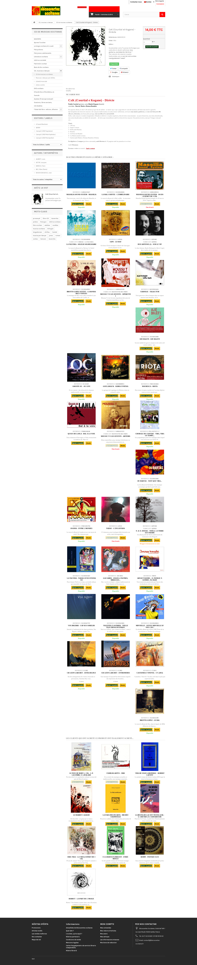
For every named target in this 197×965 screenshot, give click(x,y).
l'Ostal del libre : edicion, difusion (46, 109)
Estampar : (116, 76)
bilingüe (50, 229)
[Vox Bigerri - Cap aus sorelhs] (81, 606)
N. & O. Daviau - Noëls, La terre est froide (150, 532)
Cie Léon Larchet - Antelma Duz (81, 673)
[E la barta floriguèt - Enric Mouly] (115, 840)
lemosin (43, 239)
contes (35, 239)
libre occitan (37, 225)
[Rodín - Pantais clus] (149, 840)
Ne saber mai (70, 89)
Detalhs (68, 91)
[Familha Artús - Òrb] (115, 756)
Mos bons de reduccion (108, 942)
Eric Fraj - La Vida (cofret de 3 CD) (81, 858)
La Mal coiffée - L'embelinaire (115, 194)
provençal (36, 218)
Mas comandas (105, 928)
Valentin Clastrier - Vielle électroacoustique (115, 626)
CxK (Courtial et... (52, 194)
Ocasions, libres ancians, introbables (43, 104)
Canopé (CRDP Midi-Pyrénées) (46, 134)
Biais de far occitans (41, 67)
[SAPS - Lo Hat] (115, 223)
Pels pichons (38, 49)
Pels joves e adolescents (42, 53)
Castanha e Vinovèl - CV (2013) (150, 673)
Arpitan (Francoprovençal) (43, 99)
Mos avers (104, 934)
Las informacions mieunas (109, 940)
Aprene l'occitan (39, 42)
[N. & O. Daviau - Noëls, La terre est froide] (149, 509)
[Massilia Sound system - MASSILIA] (81, 175)
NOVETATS (37, 39)
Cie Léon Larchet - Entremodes (115, 673)
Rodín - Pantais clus (150, 857)
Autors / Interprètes (46, 153)
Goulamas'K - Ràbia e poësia (115, 386)
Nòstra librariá (71, 950)
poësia (35, 222)
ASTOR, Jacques (41, 162)
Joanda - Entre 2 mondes (81, 528)
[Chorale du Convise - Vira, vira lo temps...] (149, 415)
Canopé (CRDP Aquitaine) (44, 131)
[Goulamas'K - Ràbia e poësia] (115, 367)
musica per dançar (39, 235)
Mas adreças (104, 937)
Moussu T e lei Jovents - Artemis (115, 436)
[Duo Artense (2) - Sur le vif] (149, 223)
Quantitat (146, 39)
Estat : (111, 40)
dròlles (47, 232)
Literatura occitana (41, 57)
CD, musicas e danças (42, 71)
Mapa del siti (36, 940)
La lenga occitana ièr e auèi (43, 46)
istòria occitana (54, 222)
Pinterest (125, 72)
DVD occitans (38, 88)
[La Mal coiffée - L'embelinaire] (115, 175)
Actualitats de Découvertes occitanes (79, 928)
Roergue (43, 222)
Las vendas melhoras (39, 934)
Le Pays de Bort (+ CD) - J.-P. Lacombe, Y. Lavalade (81, 774)
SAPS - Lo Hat (115, 242)
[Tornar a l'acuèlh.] (34, 22)
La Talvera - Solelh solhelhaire (81, 244)
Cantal (54, 232)
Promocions (36, 928)
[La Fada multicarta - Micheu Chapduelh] (115, 798)
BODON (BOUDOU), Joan (44, 173)
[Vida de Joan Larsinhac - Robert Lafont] (149, 756)
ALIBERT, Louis (40, 159)
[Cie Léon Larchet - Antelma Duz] (81, 654)
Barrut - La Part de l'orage (81, 899)
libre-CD (46, 218)
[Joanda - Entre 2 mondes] (81, 509)
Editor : (111, 44)
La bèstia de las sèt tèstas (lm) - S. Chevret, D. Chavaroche (149, 816)
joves (51, 235)
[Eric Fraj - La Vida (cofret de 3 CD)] (81, 840)
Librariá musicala (41, 81)
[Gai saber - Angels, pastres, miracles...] (115, 559)
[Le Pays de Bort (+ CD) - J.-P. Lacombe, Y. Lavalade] (81, 756)
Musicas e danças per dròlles (45, 78)
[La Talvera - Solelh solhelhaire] (81, 223)
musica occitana (39, 229)
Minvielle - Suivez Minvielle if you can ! (150, 626)
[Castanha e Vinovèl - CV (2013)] (149, 654)
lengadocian (37, 232)
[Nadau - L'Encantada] (115, 509)
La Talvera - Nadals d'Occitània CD (81, 579)
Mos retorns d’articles (108, 931)
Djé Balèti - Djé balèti (150, 339)
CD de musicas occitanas (44, 74)
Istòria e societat (40, 60)
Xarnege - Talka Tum (149, 292)
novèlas (55, 225)
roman (57, 235)
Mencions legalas (72, 942)
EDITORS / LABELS (43, 118)
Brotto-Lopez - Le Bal (150, 720)
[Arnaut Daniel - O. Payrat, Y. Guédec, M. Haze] (149, 559)
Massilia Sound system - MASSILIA (81, 194)
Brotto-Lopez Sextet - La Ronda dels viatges (81, 292)
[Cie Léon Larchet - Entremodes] (115, 654)
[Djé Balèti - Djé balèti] (149, 320)
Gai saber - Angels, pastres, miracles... (115, 579)
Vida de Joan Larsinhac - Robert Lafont (149, 774)
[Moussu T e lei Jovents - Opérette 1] (115, 272)
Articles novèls (37, 931)
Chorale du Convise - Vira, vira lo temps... (149, 434)
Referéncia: (113, 37)
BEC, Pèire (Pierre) (41, 169)
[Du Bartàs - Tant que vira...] (149, 462)
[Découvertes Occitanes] (53, 10)
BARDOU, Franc (40, 166)
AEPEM (38, 127)
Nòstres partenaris (73, 937)
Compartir (124, 68)
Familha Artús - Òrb (116, 773)
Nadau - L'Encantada (115, 528)
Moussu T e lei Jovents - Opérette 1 (115, 295)
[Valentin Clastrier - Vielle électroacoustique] (115, 606)
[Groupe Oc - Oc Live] (81, 367)
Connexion (160, 4)
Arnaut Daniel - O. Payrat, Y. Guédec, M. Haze (149, 579)
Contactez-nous (136, 2)
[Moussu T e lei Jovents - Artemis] (115, 415)
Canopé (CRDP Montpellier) (45, 138)
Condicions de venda (73, 940)
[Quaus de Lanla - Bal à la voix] (81, 415)
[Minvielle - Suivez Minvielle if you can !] (149, 606)
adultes (47, 225)
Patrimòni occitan (40, 64)
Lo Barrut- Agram (81, 815)
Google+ (115, 72)
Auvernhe (52, 239)
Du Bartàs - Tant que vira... (149, 481)
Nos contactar (37, 937)
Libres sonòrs (40, 85)
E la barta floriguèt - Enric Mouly (115, 858)
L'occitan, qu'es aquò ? (74, 934)
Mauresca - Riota (150, 386)
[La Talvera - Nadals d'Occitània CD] (81, 559)
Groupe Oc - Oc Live (81, 386)
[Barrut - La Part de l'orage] (81, 882)
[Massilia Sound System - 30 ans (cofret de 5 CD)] (149, 175)
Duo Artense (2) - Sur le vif (150, 244)
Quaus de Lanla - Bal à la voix (81, 434)
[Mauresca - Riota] (149, 367)
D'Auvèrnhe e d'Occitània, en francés (44, 93)
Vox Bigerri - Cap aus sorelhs (81, 625)
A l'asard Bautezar (42, 124)
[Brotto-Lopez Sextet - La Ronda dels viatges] (81, 272)
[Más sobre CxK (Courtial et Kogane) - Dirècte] (37, 199)
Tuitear (114, 68)
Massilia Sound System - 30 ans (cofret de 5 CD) (149, 195)
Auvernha (54, 218)
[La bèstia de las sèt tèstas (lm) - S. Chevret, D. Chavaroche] (149, 798)
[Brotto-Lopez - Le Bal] (149, 701)
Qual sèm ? (70, 931)
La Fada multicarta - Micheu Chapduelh (115, 816)
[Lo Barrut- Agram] (81, 798)
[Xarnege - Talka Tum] (149, 272)
